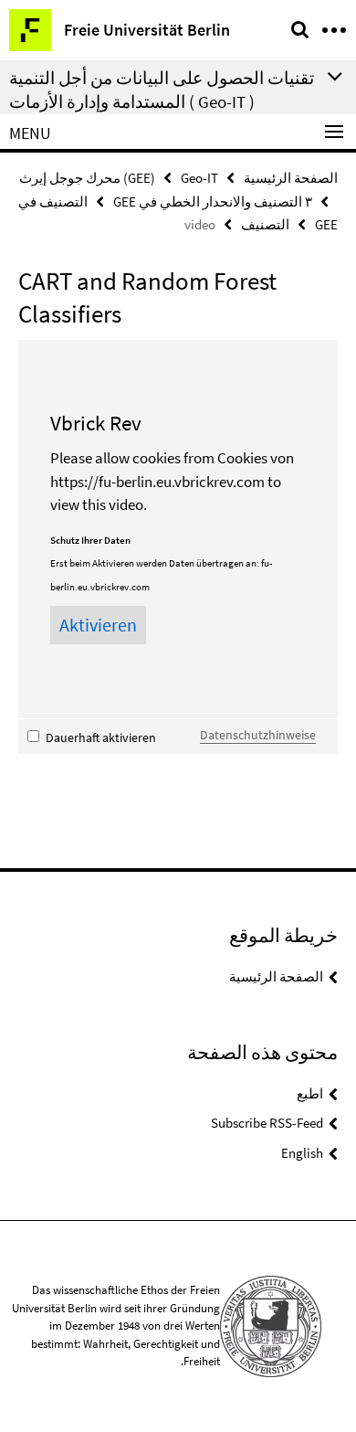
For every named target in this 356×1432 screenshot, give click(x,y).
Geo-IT (199, 177)
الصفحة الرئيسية (291, 177)
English (302, 1153)
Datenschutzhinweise (258, 735)
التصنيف (265, 224)
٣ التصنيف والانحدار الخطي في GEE (212, 201)
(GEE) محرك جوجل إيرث (87, 177)
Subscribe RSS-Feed (267, 1122)
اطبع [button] (310, 1093)
